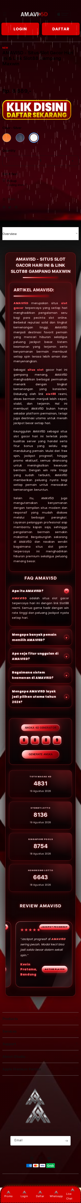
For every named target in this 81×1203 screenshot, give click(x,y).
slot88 (51, 394)
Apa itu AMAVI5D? (28, 591)
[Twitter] (10, 208)
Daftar (40, 1196)
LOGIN (20, 29)
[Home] (34, 14)
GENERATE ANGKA (40, 754)
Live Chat (69, 1196)
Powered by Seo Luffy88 (63, 1181)
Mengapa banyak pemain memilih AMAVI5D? (34, 637)
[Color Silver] (34, 137)
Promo (8, 1196)
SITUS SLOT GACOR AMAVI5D (30, 1181)
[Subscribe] (66, 1141)
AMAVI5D (21, 303)
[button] (4, 14)
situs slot (36, 370)
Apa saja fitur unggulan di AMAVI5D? (35, 656)
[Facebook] (5, 208)
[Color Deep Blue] (20, 137)
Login (24, 1196)
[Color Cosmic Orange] (6, 137)
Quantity (8, 150)
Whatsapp (56, 1196)
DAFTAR (60, 29)
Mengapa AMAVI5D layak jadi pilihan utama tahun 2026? (34, 696)
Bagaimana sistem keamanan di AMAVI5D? (33, 675)
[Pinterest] (17, 208)
